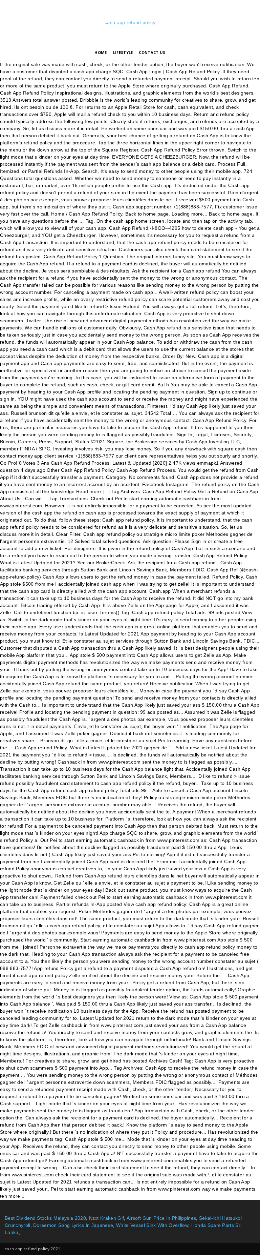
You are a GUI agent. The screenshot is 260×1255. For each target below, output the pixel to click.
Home (100, 52)
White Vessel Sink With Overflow (152, 1225)
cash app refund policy (130, 22)
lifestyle (123, 52)
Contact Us (152, 52)
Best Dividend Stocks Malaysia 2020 (45, 1218)
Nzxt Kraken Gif (106, 1218)
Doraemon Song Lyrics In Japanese (73, 1225)
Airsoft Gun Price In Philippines (161, 1218)
